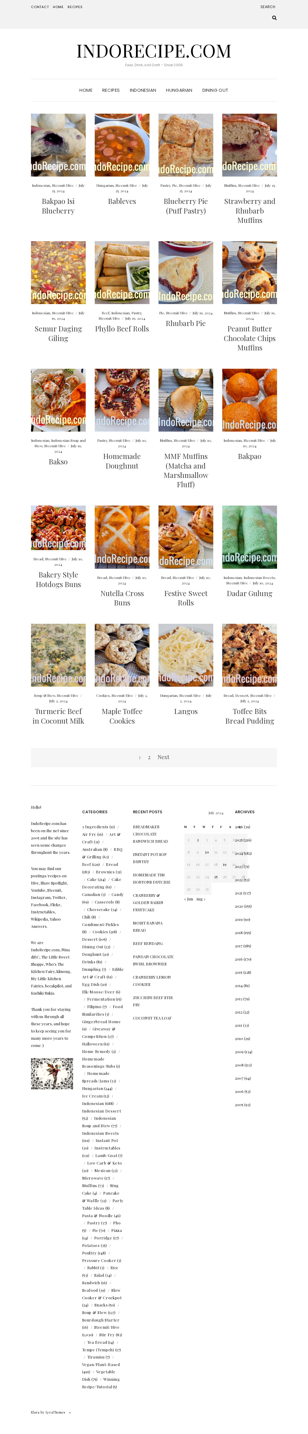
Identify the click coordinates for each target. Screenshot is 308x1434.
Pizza (116, 1230)
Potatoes (91, 1245)
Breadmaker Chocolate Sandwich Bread (150, 834)
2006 (239, 1091)
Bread (38, 558)
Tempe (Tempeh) (98, 1349)
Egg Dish (91, 984)
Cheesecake (98, 909)
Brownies (105, 871)
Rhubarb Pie (186, 323)
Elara (35, 1412)
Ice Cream (92, 1095)
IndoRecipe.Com (154, 50)
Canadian (91, 894)
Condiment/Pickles (100, 924)
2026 (239, 826)
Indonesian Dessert (101, 1110)
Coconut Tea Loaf (152, 1017)
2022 (239, 879)
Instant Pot (107, 1140)
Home (58, 7)
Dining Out (215, 90)
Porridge (103, 1237)
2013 (238, 998)
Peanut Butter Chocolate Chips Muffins (250, 338)
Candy (118, 894)
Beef (105, 312)
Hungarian (179, 90)
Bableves (122, 201)
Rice (114, 1267)
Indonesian (143, 90)
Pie (174, 185)
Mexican (102, 1170)
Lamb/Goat (106, 1155)
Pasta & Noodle (97, 1215)
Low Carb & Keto (104, 1162)
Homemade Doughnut (122, 460)
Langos (186, 711)
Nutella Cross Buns (122, 597)
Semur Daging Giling (58, 333)
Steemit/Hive (63, 185)
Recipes (75, 7)
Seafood (90, 1290)
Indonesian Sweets (259, 577)
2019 (239, 919)
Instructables (107, 1147)
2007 (239, 1078)
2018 (239, 932)
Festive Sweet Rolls (186, 597)
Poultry (89, 1252)
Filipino (94, 1006)
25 (216, 876)
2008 (239, 1064)
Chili (86, 916)
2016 (239, 959)
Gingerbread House (101, 1021)
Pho (117, 1222)
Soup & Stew (44, 695)
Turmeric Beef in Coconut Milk (58, 715)
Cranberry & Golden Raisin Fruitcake (148, 902)
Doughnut (92, 954)
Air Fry (89, 834)
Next (163, 757)
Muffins (230, 185)
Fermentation (101, 999)
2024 (239, 853)
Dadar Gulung (250, 593)
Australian (92, 849)
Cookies (103, 695)
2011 (238, 1025)
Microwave (93, 1177)
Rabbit (93, 1267)
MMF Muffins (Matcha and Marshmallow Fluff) (186, 470)
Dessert (241, 695)
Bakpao (249, 456)
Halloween (92, 1043)
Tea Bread (97, 1342)
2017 (238, 945)
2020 (239, 906)
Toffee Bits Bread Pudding (249, 715)
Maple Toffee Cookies (122, 715)
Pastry (165, 185)
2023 (239, 866)
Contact (40, 7)
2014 (239, 985)
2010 (239, 1038)
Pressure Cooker (99, 1260)
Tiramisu (96, 1356)
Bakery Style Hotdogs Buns (58, 579)
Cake (92, 879)
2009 (239, 1051)
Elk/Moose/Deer (98, 991)
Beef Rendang (148, 943)
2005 (239, 1104)
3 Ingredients (95, 826)
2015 (238, 972)
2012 (238, 1011)
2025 (239, 839)
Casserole (105, 901)
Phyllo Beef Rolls (122, 328)
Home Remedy (96, 1051)
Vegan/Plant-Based (101, 1364)
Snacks (101, 1304)
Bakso (58, 461)
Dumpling (91, 969)
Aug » (201, 898)
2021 (238, 892)
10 (207, 851)
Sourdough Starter (101, 1319)
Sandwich (91, 1282)
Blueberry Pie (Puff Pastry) (186, 205)
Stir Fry (107, 1334)
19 (224, 864)
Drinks (89, 961)
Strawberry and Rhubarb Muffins (250, 210)
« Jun (188, 898)
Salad (99, 1275)
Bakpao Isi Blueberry (58, 205)
